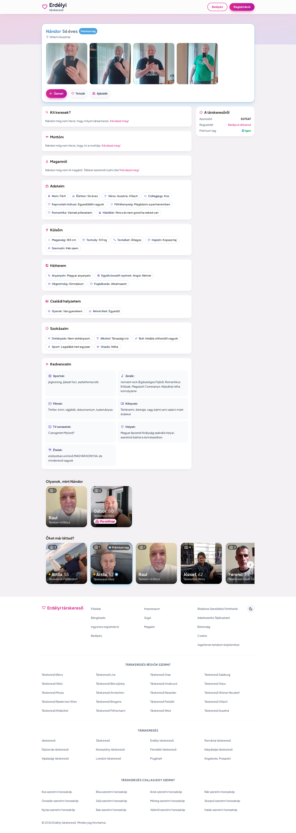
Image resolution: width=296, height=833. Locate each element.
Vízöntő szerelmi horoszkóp (167, 810)
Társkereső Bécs (52, 674)
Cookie (202, 635)
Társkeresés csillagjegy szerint (148, 780)
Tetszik (78, 93)
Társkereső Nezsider (163, 692)
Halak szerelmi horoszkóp (220, 810)
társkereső (48, 740)
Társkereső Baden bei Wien (59, 701)
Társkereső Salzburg (217, 674)
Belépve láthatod (239, 125)
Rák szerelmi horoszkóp (219, 792)
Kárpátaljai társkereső (218, 749)
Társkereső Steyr (215, 683)
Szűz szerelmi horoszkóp (111, 801)
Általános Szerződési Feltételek (217, 609)
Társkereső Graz (160, 674)
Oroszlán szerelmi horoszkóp (60, 801)
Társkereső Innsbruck (163, 683)
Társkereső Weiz (160, 710)
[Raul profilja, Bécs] (66, 506)
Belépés (217, 7)
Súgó (147, 618)
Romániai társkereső (217, 740)
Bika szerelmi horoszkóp (111, 792)
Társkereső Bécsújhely (110, 683)
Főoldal (96, 609)
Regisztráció (242, 7)
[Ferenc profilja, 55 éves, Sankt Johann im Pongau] (246, 563)
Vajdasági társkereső (55, 758)
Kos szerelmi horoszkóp (57, 792)
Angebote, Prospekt (217, 758)
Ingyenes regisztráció (105, 627)
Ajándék (100, 93)
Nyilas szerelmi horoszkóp (58, 810)
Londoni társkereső (108, 758)
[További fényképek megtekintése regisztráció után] (66, 63)
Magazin (149, 627)
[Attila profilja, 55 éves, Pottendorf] (66, 563)
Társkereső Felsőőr (162, 701)
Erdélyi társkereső (162, 740)
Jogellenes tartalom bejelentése (218, 644)
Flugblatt (156, 758)
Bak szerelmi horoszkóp (111, 810)
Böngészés (98, 618)
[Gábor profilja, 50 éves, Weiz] (111, 506)
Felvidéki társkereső (163, 749)
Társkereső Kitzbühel (55, 710)
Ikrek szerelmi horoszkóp (166, 792)
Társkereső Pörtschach (110, 710)
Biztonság (203, 627)
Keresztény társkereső (110, 749)
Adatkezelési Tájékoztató (213, 618)
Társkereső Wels (52, 683)
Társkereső (103, 740)
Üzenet (56, 93)
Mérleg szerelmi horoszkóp (167, 801)
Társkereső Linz (105, 674)
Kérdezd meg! (119, 121)
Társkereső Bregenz (108, 701)
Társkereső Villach (216, 701)
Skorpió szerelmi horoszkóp (222, 801)
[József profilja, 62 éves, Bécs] (201, 563)
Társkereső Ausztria (216, 710)
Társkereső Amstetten (110, 692)
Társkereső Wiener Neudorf (222, 692)
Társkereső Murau (53, 692)
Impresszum (152, 609)
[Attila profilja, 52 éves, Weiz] (111, 563)
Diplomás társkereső (55, 749)
